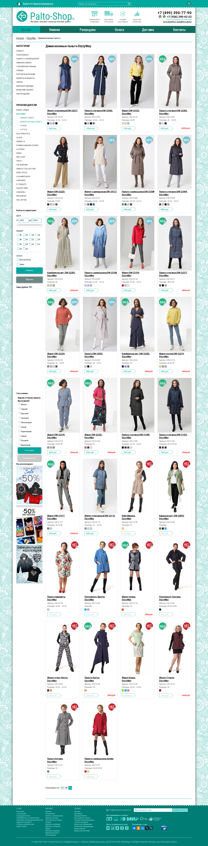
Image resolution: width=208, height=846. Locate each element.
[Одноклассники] (138, 828)
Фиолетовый (26, 422)
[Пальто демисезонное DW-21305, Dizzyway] (137, 405)
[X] (147, 828)
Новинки (54, 29)
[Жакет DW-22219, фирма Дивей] (175, 324)
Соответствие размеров (84, 820)
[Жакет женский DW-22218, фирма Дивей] (63, 405)
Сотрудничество (23, 816)
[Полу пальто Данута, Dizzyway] (100, 567)
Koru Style (21, 173)
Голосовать (29, 450)
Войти (26, 3)
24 (62, 788)
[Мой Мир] (143, 828)
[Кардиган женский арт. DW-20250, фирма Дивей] (175, 486)
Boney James (22, 110)
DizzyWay (21, 114)
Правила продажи (24, 822)
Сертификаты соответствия (27, 818)
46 (39, 235)
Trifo (19, 161)
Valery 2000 (22, 188)
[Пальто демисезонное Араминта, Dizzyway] (63, 567)
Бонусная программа (83, 824)
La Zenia (20, 149)
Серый (23, 436)
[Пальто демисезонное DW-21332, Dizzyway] (175, 405)
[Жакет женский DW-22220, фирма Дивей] (63, 162)
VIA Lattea (21, 200)
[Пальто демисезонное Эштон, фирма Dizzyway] (100, 648)
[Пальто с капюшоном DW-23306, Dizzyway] (100, 243)
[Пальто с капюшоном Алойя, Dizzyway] (100, 729)
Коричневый (26, 431)
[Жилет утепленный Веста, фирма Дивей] (63, 648)
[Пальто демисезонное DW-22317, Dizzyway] (175, 243)
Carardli (20, 192)
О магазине (21, 814)
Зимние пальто (24, 63)
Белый (23, 404)
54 (39, 240)
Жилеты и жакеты (25, 78)
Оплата (119, 29)
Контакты (179, 29)
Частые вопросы (81, 822)
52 (33, 240)
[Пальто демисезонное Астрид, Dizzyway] (63, 729)
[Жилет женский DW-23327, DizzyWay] (63, 81)
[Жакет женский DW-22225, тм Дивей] (100, 405)
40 (21, 235)
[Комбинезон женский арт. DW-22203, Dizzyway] (63, 243)
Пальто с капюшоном (27, 59)
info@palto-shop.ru (71, 842)
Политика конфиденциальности (29, 820)
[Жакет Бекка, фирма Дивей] (137, 648)
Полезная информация (83, 826)
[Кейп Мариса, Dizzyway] (137, 486)
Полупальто (22, 55)
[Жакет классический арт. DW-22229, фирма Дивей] (63, 324)
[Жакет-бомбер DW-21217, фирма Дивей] (63, 486)
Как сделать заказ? (82, 818)
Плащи (19, 70)
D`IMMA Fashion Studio (27, 145)
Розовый (24, 440)
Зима (22, 264)
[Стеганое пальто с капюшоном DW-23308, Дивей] (137, 162)
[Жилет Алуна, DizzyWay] (137, 567)
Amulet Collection (25, 169)
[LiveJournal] (151, 828)
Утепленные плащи (26, 66)
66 (27, 249)
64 (21, 249)
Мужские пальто (24, 90)
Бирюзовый (25, 445)
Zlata (19, 138)
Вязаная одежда (25, 86)
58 (27, 244)
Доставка (148, 29)
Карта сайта (21, 826)
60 (33, 244)
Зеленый (25, 418)
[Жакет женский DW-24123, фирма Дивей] (137, 81)
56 (21, 244)
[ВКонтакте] (134, 828)
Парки (19, 82)
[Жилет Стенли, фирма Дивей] (175, 648)
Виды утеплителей (82, 831)
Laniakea (20, 180)
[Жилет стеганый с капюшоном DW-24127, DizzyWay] (100, 162)
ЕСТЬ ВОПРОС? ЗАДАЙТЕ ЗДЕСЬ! (177, 22)
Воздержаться (29, 458)
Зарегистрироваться (43, 3)
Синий (23, 427)
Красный (24, 413)
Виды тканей (79, 829)
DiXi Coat (20, 157)
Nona (19, 153)
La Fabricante (23, 176)
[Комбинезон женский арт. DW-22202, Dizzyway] (137, 324)
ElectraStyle (23, 134)
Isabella (20, 141)
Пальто (20, 51)
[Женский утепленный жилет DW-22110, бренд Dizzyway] (100, 486)
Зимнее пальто (27, 118)
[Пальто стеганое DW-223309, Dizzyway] (175, 162)
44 (33, 235)
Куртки (23, 129)
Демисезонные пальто (31, 122)
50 (27, 240)
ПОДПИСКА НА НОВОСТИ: (120, 810)
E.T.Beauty (21, 184)
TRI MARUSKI (22, 165)
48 (21, 240)
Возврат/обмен (80, 816)
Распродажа (87, 29)
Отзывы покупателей (25, 824)
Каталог (26, 29)
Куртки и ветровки (25, 74)
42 (27, 235)
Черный (24, 409)
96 (70, 788)
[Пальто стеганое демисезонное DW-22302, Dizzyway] (175, 81)
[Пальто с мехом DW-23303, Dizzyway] (100, 324)
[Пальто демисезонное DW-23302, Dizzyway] (100, 81)
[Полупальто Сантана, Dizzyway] (175, 567)
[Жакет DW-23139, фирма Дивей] (137, 243)
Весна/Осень (25, 260)
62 (39, 244)
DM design (21, 196)
